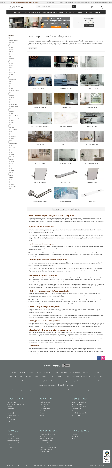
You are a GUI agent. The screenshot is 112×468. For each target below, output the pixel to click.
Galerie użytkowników (79, 402)
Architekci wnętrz (45, 436)
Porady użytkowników (14, 443)
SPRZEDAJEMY (62, 12)
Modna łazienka (44, 451)
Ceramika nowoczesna (47, 411)
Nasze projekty (76, 409)
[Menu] (109, 451)
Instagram (75, 436)
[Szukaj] (74, 6)
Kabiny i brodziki (45, 409)
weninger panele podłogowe (81, 376)
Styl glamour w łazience (47, 449)
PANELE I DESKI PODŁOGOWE (31, 12)
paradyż (97, 372)
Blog (73, 438)
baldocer (43, 376)
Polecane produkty (78, 411)
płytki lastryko (97, 376)
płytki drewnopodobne (43, 372)
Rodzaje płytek (11, 436)
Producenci (10, 35)
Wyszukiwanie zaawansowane (70, 8)
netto (36, 376)
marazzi (28, 376)
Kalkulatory (11, 445)
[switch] (106, 461)
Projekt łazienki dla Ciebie (48, 434)
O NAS (96, 12)
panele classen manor (67, 385)
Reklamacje (10, 413)
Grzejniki (42, 406)
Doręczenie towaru (13, 411)
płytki (59, 376)
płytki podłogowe (27, 372)
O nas (9, 417)
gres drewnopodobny (60, 372)
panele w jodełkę (79, 381)
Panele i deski (44, 404)
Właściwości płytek (13, 438)
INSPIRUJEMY (72, 12)
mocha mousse (92, 381)
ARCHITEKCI (89, 12)
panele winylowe (20, 381)
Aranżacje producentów (79, 413)
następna (77, 209)
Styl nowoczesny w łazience (48, 445)
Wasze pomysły (77, 404)
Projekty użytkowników (79, 406)
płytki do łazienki (47, 381)
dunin (20, 376)
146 (72, 209)
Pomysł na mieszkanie (46, 438)
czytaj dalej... (32, 48)
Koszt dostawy (11, 402)
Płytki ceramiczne (17, 12)
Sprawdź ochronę (89, 25)
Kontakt (9, 422)
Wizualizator (76, 415)
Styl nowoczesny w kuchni (48, 447)
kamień (52, 376)
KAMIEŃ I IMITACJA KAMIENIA (48, 12)
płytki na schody (34, 381)
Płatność (10, 406)
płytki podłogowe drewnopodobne (80, 372)
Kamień (42, 413)
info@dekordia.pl (41, 2)
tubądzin (13, 376)
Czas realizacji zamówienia (15, 404)
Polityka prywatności (13, 415)
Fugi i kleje (10, 447)
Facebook (75, 434)
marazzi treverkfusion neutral (48, 385)
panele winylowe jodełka (63, 381)
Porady (9, 434)
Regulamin (10, 409)
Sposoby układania (13, 440)
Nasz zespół (11, 419)
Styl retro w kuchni (45, 443)
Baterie (42, 415)
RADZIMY (80, 12)
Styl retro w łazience (46, 440)
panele (67, 376)
